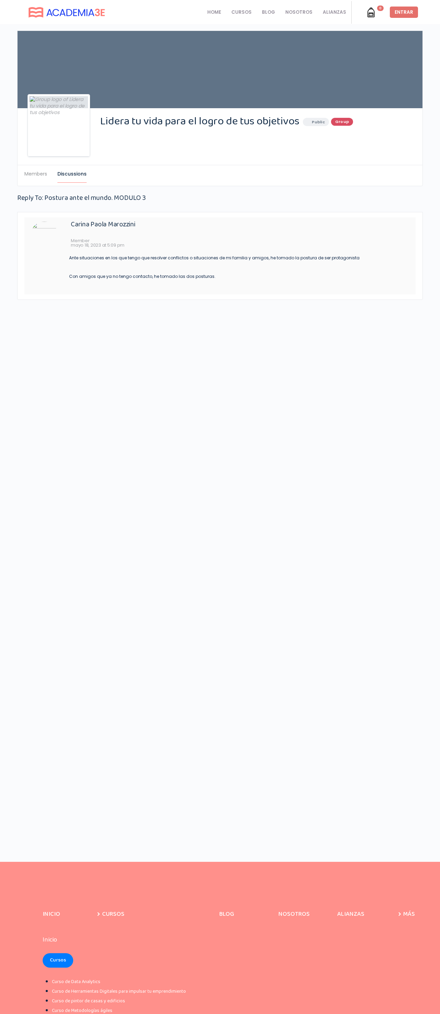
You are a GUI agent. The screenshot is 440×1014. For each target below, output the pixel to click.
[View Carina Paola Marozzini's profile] (44, 233)
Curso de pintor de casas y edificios (88, 1001)
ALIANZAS (334, 12)
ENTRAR (404, 12)
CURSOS (241, 12)
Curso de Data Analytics (76, 981)
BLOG (268, 12)
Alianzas (350, 914)
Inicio (51, 914)
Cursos (58, 960)
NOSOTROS (298, 12)
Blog (226, 914)
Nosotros (294, 914)
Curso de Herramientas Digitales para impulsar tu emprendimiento (119, 991)
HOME (214, 12)
